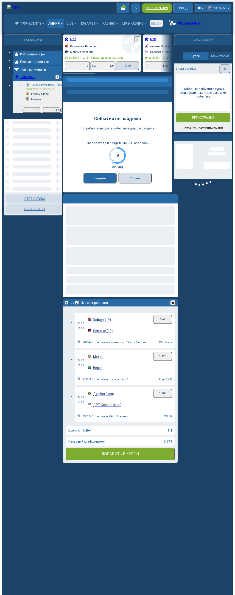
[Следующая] (77, 303)
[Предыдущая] (57, 77)
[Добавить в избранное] (137, 39)
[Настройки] (200, 8)
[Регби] (76, 84)
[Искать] (168, 84)
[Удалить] (173, 303)
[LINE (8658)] (67, 84)
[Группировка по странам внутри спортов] (58, 143)
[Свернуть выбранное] (52, 143)
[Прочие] (119, 84)
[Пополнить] (135, 8)
